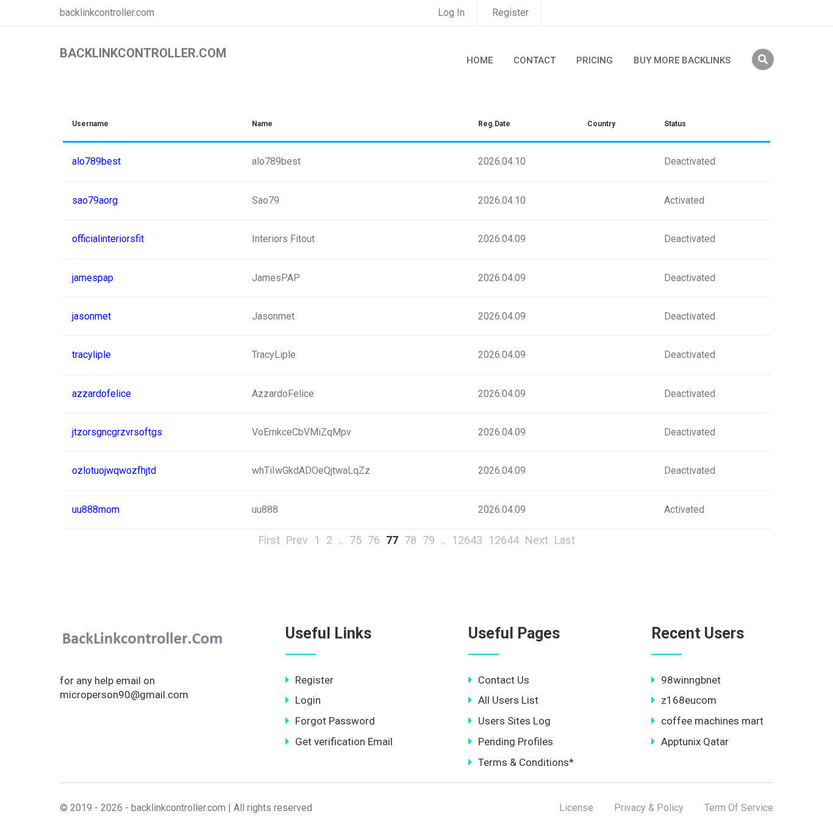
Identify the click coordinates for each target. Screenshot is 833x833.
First (269, 540)
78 (410, 540)
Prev (297, 540)
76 (374, 540)
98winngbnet (691, 680)
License (576, 807)
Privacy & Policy (649, 807)
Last (564, 540)
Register (510, 12)
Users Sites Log (514, 721)
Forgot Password (335, 721)
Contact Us (503, 680)
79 (429, 540)
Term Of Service (738, 807)
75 (355, 540)
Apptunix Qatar (695, 741)
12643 (467, 540)
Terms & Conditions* (526, 762)
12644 (503, 540)
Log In (451, 12)
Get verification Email (344, 741)
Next (536, 540)
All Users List (508, 700)
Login (308, 700)
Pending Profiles (515, 741)
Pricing (594, 60)
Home (480, 60)
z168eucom (689, 700)
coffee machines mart (712, 721)
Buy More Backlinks (682, 60)
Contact (534, 60)
